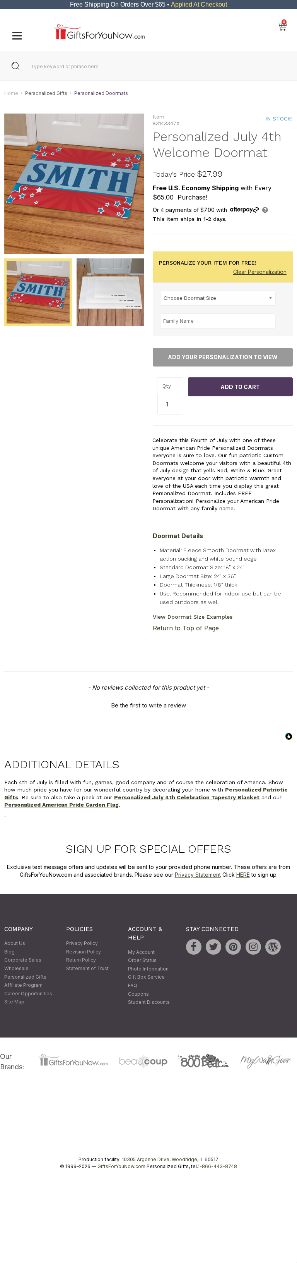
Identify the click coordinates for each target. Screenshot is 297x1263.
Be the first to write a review (148, 705)
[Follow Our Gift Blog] (273, 947)
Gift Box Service (146, 977)
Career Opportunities (28, 993)
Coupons (138, 994)
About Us (14, 943)
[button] (148, 704)
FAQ (132, 985)
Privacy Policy (82, 943)
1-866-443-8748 (217, 1166)
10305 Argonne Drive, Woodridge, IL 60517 (170, 1159)
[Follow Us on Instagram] (253, 947)
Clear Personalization (260, 272)
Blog (9, 952)
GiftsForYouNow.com (121, 1166)
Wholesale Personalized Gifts (25, 972)
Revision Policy (83, 952)
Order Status (142, 961)
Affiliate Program (23, 985)
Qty (166, 386)
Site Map (14, 1002)
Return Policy (81, 960)
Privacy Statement (198, 874)
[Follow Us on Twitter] (213, 947)
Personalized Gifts (46, 93)
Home (11, 93)
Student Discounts (149, 1002)
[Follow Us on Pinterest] (233, 947)
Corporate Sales (22, 960)
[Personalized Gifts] (99, 37)
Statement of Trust (87, 968)
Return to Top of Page (186, 628)
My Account (141, 952)
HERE (243, 874)
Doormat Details (178, 536)
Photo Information (148, 969)
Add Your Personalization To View (223, 357)
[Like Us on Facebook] (193, 947)
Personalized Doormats (101, 93)
